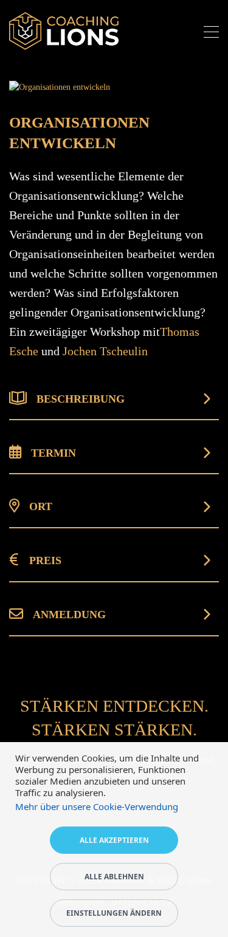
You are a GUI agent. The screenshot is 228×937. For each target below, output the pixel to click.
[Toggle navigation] (211, 33)
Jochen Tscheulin (105, 351)
